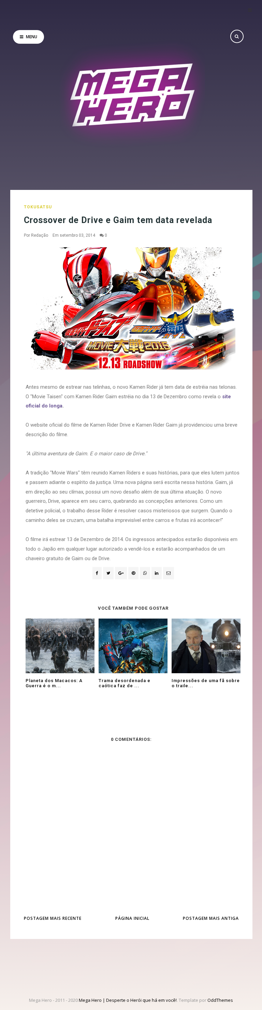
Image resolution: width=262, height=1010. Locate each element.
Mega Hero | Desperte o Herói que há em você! (128, 1000)
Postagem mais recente (53, 918)
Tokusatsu (38, 207)
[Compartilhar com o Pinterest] (168, 573)
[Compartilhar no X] (108, 573)
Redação (39, 235)
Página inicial (132, 918)
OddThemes (220, 1000)
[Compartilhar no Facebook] (97, 573)
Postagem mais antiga (211, 918)
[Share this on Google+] (121, 573)
